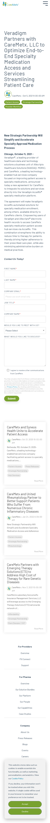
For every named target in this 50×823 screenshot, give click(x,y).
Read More (38, 481)
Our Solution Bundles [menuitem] (25, 689)
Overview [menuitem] (25, 653)
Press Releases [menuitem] (25, 738)
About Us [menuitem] (25, 732)
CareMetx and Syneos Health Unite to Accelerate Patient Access (25, 430)
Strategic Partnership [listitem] (17, 471)
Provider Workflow (13, 106)
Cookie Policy (17, 778)
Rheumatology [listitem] (14, 546)
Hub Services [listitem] (14, 475)
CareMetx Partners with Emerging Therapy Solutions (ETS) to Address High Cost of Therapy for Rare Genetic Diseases (24, 573)
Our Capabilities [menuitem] (25, 707)
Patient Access (12, 102)
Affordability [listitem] (13, 614)
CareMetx (17, 95)
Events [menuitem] (25, 750)
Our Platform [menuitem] (25, 695)
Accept (25, 804)
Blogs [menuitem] (25, 744)
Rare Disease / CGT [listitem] (16, 623)
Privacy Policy (12, 387)
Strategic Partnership (32, 102)
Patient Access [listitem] (15, 466)
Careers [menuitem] (25, 756)
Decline (25, 811)
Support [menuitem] (25, 665)
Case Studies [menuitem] (25, 713)
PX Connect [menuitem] (25, 659)
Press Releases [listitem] (32, 466)
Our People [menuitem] (25, 701)
